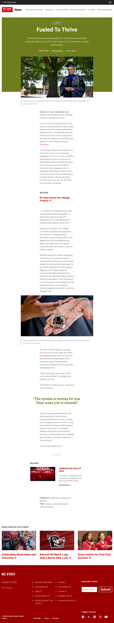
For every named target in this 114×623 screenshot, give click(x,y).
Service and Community (78, 10)
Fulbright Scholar (47, 177)
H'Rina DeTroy (57, 51)
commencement (46, 507)
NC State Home (10, 2)
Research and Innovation (34, 10)
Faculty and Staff (62, 10)
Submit (106, 589)
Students (43, 501)
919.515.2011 (7, 588)
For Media (91, 10)
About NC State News (104, 10)
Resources (55, 618)
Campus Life (49, 10)
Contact (61, 582)
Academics (54, 498)
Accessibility (37, 618)
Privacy (46, 618)
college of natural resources (56, 504)
